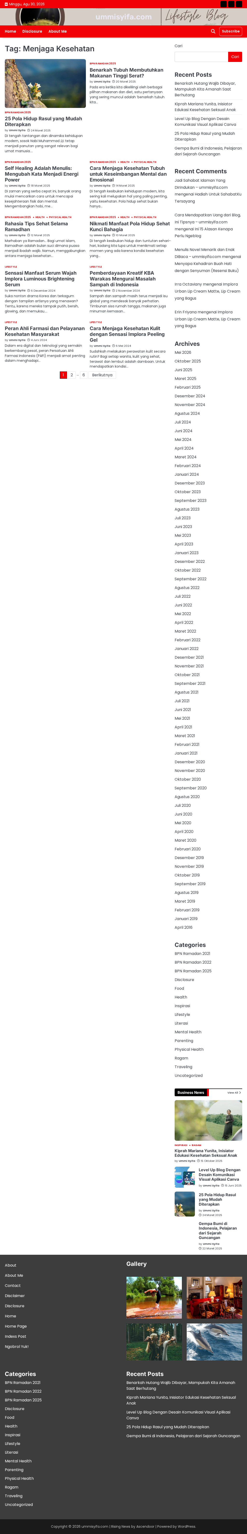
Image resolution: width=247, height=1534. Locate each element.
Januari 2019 (186, 919)
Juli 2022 (183, 596)
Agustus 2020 (187, 797)
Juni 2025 (183, 370)
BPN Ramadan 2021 (192, 953)
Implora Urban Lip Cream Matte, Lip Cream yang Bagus (207, 291)
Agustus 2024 (187, 413)
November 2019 (189, 866)
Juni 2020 (183, 814)
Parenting (184, 1040)
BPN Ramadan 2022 (193, 962)
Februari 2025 (188, 387)
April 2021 (183, 727)
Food (179, 988)
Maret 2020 (185, 840)
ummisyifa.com (124, 16)
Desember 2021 (189, 657)
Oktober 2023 (188, 492)
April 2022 (184, 622)
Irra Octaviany (188, 284)
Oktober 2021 (187, 675)
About (10, 1265)
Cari (178, 46)
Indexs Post (15, 1336)
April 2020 (184, 831)
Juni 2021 (183, 709)
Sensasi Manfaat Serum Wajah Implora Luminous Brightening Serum (40, 278)
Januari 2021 (186, 753)
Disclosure (32, 31)
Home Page (16, 1326)
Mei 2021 (182, 718)
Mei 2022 (183, 614)
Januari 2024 (187, 474)
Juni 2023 (183, 526)
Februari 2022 (187, 640)
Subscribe (231, 31)
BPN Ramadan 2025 (18, 112)
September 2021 (190, 683)
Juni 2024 (183, 431)
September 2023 (190, 500)
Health (125, 162)
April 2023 (184, 544)
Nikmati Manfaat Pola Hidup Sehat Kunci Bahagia (130, 226)
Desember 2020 (190, 762)
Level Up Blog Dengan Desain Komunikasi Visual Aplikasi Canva (205, 121)
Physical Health (145, 162)
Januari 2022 (187, 648)
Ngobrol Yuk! (17, 1346)
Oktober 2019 (187, 875)
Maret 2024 (186, 457)
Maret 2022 (185, 631)
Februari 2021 (187, 744)
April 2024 (184, 448)
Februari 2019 (187, 910)
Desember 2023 (190, 483)
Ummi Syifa (17, 130)
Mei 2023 (183, 535)
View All (232, 1092)
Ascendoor (145, 1526)
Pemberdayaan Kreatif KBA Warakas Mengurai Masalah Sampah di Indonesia (123, 278)
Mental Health (188, 1032)
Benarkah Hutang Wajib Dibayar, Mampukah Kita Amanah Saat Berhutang (205, 89)
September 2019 (190, 884)
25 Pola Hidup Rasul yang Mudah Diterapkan (217, 1199)
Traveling (183, 1067)
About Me (57, 31)
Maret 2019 (185, 901)
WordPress (186, 1526)
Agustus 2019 (187, 892)
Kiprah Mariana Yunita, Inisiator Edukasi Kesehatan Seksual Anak (205, 107)
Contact (13, 1285)
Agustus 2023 (187, 509)
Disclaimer (15, 1296)
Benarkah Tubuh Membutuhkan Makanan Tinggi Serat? (126, 73)
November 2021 (189, 666)
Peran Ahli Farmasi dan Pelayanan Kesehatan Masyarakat (45, 331)
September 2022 (190, 579)
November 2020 (190, 770)
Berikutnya (102, 375)
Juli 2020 (183, 805)
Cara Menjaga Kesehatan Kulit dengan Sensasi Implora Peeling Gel (127, 334)
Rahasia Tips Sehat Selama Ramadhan (36, 226)
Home (10, 31)
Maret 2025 (185, 378)
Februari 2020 (188, 849)
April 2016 (183, 927)
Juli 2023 (183, 518)
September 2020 (191, 788)
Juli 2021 (182, 701)
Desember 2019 (189, 858)
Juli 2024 (183, 422)
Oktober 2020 (188, 779)
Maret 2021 (185, 736)
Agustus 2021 (187, 692)
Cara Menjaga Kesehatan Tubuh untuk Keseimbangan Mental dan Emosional (128, 174)
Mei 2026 (183, 352)
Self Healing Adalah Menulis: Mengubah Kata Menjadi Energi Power (41, 174)
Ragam (181, 1058)
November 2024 (190, 405)
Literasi (181, 1023)
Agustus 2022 (187, 587)
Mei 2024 (183, 439)
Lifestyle (11, 267)
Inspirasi (182, 1006)
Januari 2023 (187, 553)
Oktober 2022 (188, 570)
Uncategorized (189, 1075)
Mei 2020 (183, 823)
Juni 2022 (183, 605)
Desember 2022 (190, 561)
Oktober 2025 (188, 361)
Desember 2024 (190, 396)
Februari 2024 (188, 466)
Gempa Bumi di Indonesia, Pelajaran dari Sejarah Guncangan (208, 151)
